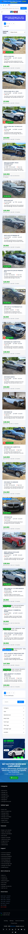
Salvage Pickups (5, 796)
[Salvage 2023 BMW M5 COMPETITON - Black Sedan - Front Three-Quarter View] (14, 436)
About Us (3, 875)
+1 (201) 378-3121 (6, 913)
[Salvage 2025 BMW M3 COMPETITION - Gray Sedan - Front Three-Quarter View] (14, 330)
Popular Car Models (5, 837)
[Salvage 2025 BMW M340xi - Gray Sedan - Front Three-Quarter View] (14, 366)
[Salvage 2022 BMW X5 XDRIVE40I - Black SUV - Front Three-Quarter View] (14, 471)
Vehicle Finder (4, 844)
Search (23, 8)
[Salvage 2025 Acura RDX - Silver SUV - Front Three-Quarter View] (14, 45)
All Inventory (4, 790)
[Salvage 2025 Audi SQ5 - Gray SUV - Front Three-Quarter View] (14, 189)
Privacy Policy (14, 923)
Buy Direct (3, 884)
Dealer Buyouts (4, 867)
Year (5, 711)
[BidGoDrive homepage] (14, 12)
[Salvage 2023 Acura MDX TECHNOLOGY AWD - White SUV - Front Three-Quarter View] (14, 115)
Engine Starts (4, 820)
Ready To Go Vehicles (6, 830)
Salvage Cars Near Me (6, 886)
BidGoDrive (12, 926)
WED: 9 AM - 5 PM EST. (6, 899)
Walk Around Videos (5, 839)
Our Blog (6, 920)
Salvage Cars (4, 792)
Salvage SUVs (4, 794)
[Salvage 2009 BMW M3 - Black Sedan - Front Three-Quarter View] (14, 506)
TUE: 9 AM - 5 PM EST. (5, 898)
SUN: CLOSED (3, 907)
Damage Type (7, 729)
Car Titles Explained (5, 861)
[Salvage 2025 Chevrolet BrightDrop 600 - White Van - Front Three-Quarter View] (14, 649)
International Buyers (6, 858)
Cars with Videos (5, 822)
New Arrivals (4, 835)
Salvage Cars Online (6, 865)
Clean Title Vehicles (5, 832)
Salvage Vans (4, 797)
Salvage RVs (4, 799)
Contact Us (4, 877)
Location (6, 732)
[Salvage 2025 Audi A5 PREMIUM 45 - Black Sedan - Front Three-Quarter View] (14, 224)
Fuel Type (6, 722)
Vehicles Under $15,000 (6, 833)
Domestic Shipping (5, 854)
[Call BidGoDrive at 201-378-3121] (1, 5)
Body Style (6, 718)
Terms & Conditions (19, 920)
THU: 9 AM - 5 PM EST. (5, 901)
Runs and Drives (5, 818)
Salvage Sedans (5, 813)
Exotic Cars (4, 809)
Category (6, 708)
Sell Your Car (4, 888)
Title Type (6, 725)
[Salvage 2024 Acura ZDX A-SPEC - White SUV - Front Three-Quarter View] (14, 80)
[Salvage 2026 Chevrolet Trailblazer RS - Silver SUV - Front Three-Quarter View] (14, 629)
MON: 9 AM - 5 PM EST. (6, 896)
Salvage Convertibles (6, 816)
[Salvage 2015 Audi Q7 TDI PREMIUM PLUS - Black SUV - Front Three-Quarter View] (14, 295)
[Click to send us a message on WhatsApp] (3, 5)
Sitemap (11, 920)
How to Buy (4, 882)
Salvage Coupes (5, 815)
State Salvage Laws (5, 860)
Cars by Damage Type (6, 863)
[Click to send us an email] (5, 5)
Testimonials (4, 879)
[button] (3, 929)
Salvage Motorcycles (6, 801)
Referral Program (5, 880)
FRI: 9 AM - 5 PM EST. (5, 903)
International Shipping (6, 856)
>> (13, 23)
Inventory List (4, 843)
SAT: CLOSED (3, 905)
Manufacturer (7, 715)
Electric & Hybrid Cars (6, 811)
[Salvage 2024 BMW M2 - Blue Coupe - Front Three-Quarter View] (14, 401)
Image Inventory (5, 841)
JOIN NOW (14, 778)
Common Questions (6, 852)
